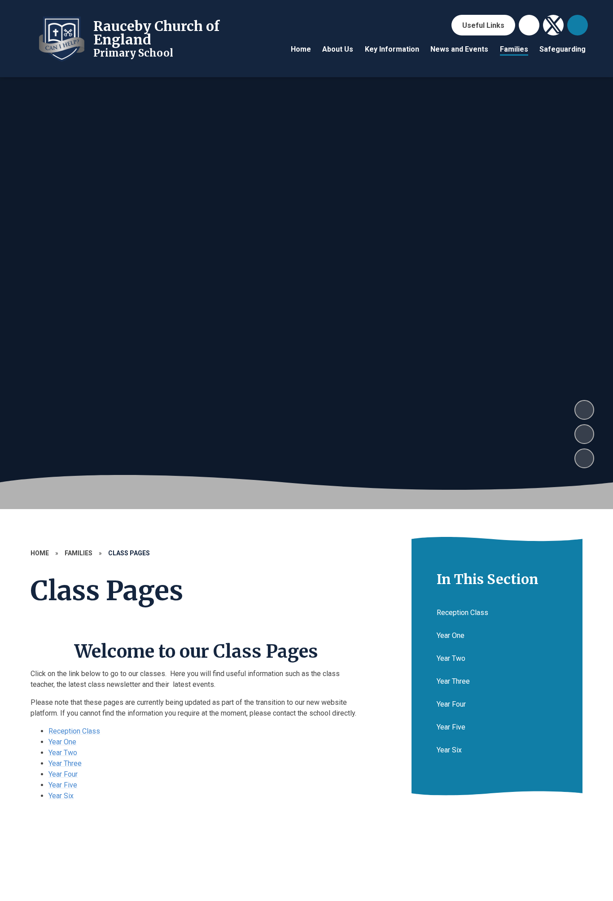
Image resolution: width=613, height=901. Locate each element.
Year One (62, 742)
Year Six (61, 795)
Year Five (62, 785)
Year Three (65, 763)
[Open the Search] (577, 25)
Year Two (62, 752)
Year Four (63, 774)
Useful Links (483, 25)
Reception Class (74, 731)
